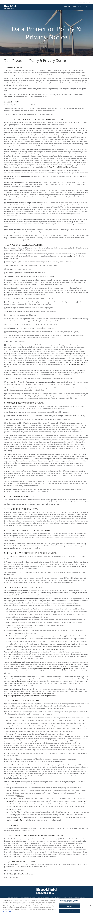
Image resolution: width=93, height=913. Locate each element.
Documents (77, 7)
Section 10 (73, 256)
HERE (14, 639)
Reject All (69, 906)
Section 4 (9, 801)
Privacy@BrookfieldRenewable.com (21, 874)
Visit (81, 2)
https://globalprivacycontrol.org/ (21, 681)
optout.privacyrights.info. (61, 669)
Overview (67, 7)
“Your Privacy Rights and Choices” (60, 167)
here (83, 75)
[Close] (90, 905)
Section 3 (20, 796)
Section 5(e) (70, 360)
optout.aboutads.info (42, 669)
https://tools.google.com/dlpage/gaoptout (36, 693)
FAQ (86, 7)
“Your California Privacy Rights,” (48, 649)
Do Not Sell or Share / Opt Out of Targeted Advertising (69, 900)
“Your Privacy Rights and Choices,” (74, 365)
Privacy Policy (7, 911)
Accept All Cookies (69, 911)
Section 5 (9, 809)
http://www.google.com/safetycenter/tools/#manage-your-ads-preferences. (30, 696)
